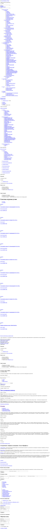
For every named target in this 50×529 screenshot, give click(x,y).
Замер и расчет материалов (10, 87)
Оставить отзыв (7, 443)
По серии (3, 202)
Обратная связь (2, 505)
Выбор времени (5, 381)
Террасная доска (9, 37)
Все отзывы (2, 443)
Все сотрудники (9, 183)
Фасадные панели (7, 20)
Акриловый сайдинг (9, 18)
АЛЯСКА (8, 46)
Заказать (1, 204)
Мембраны (8, 12)
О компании (4, 482)
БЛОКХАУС (8, 47)
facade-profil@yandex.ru (7, 503)
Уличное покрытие (7, 36)
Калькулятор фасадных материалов (6, 465)
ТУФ (7, 65)
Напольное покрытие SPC (8, 39)
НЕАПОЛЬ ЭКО (9, 74)
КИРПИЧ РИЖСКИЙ (10, 59)
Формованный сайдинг (10, 17)
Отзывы (7, 82)
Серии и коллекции (3, 108)
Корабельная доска (9, 15)
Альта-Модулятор (9, 93)
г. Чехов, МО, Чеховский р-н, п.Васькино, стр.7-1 (11, 502)
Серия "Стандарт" (9, 34)
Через (3, 380)
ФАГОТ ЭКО (8, 54)
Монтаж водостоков (9, 90)
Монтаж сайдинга (9, 88)
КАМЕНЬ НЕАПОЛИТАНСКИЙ (12, 71)
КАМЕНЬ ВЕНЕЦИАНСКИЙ (11, 72)
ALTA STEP (8, 40)
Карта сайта (4, 487)
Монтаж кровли (9, 89)
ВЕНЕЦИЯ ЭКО (9, 73)
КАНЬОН (8, 66)
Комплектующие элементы (10, 14)
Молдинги (8, 31)
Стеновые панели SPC (6, 172)
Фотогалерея (8, 80)
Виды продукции (5, 9)
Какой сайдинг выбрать (10, 94)
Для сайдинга (8, 29)
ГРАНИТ (5, 130)
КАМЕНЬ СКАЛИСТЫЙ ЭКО (11, 53)
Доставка (3, 91)
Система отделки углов (10, 23)
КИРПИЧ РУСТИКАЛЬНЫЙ (11, 60)
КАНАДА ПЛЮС (7, 115)
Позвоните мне (2, 6)
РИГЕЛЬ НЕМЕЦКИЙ (10, 64)
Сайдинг (5, 10)
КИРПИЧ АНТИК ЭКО (10, 50)
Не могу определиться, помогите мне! (6, 335)
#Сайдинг (4, 408)
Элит (5, 145)
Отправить (2, 472)
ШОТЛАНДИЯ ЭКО (9, 55)
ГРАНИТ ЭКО (8, 56)
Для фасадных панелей (10, 28)
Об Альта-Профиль (9, 79)
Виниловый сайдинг (9, 19)
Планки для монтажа (9, 25)
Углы (7, 24)
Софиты (7, 11)
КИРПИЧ (7, 58)
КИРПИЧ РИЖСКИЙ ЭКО (10, 52)
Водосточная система (7, 33)
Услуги (3, 86)
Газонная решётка (9, 38)
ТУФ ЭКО (6, 123)
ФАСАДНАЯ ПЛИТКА (10, 75)
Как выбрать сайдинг (4, 341)
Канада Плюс (2, 450)
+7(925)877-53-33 (5, 100)
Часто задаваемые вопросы (10, 83)
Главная (3, 102)
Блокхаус (7, 16)
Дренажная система (7, 35)
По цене (3, 201)
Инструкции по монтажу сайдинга (12, 95)
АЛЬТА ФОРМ (8, 45)
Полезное (4, 485)
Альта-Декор (8, 13)
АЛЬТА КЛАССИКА (9, 48)
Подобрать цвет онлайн (4, 343)
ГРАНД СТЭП (8, 41)
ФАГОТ (7, 63)
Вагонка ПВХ (8, 32)
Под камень (8, 26)
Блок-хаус (2, 452)
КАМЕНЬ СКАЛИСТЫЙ (10, 61)
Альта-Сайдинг (3, 447)
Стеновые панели (7, 30)
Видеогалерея (8, 81)
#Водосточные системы (6, 410)
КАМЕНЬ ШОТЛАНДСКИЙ (11, 62)
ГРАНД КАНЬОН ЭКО (10, 51)
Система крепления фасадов (7, 162)
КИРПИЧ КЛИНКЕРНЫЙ (10, 57)
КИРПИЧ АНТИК (9, 69)
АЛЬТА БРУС (8, 44)
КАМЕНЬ (8, 68)
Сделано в (3, 528)
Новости (7, 84)
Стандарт (7, 77)
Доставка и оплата (5, 484)
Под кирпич (8, 27)
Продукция (4, 103)
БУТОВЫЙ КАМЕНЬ (10, 70)
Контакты (4, 96)
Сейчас (3, 379)
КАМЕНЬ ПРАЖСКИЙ (10, 67)
